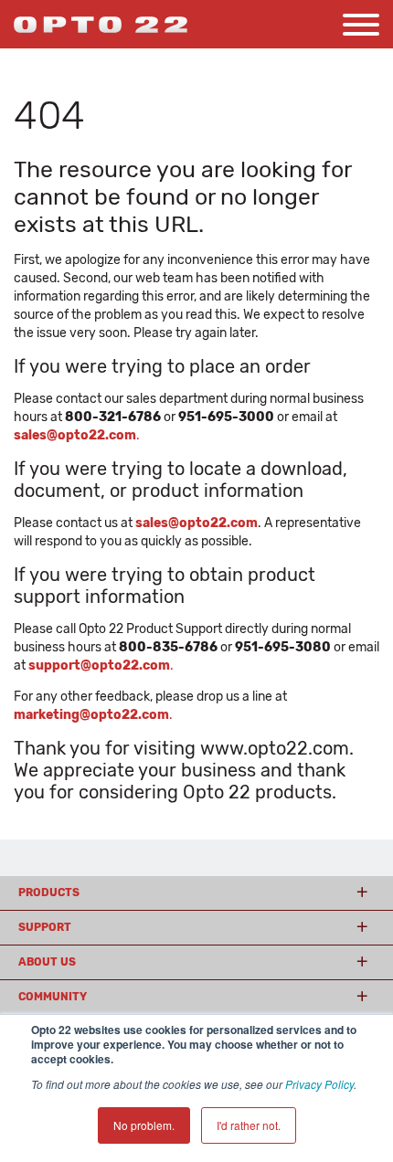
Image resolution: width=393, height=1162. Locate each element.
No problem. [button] (144, 1125)
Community (52, 996)
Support (44, 927)
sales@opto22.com (196, 523)
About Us (47, 962)
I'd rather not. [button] (249, 1125)
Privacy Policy (319, 1084)
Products (49, 892)
